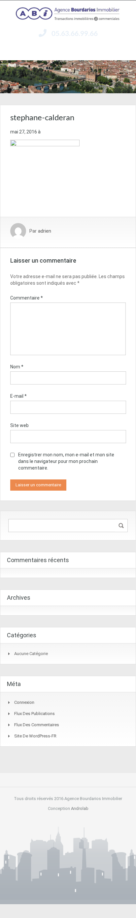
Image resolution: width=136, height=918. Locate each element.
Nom (16, 366)
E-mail (18, 396)
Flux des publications (34, 713)
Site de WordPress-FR (35, 735)
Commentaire (26, 298)
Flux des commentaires (36, 724)
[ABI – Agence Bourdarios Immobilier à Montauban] (68, 14)
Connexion (24, 702)
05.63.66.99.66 (74, 33)
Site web (19, 425)
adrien (44, 231)
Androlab (79, 808)
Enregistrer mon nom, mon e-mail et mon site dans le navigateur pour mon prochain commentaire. (66, 461)
